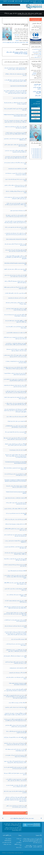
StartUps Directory (8, 840)
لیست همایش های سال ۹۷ (36, 157)
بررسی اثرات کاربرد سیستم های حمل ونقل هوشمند (16, 297)
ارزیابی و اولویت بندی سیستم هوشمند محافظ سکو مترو (16, 332)
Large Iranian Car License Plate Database (17, 85)
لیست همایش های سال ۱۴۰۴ (36, 148)
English (4, 1)
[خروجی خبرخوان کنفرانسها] (39, 3)
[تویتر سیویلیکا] (36, 3)
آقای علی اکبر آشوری (37, 49)
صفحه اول (38, 1)
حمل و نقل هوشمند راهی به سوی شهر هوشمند (17, 667)
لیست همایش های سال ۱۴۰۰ (36, 153)
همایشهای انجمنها (10, 1)
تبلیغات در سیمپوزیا (28, 846)
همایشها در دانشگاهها (18, 1)
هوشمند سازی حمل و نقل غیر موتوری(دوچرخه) (17, 449)
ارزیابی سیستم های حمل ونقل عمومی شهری (17, 210)
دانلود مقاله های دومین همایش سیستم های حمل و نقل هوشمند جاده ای (14, 812)
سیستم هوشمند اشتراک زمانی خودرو (19, 97)
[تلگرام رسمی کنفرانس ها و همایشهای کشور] (41, 3)
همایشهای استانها (25, 1)
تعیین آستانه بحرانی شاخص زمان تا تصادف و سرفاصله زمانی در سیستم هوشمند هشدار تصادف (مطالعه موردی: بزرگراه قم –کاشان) (15, 576)
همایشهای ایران (40, 14)
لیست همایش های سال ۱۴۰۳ (36, 149)
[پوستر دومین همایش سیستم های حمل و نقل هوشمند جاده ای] (35, 132)
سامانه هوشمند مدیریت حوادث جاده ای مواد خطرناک (16, 421)
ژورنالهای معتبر (18, 842)
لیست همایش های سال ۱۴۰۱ (36, 152)
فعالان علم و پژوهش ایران (6, 842)
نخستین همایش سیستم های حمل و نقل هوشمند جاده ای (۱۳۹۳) (16, 52)
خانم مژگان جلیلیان (37, 57)
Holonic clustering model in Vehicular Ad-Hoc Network (15, 239)
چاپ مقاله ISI (19, 838)
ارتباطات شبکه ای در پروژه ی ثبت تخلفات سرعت (17, 702)
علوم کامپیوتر (34, 14)
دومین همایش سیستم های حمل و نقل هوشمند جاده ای (25, 14)
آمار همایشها (28, 845)
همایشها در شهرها (33, 1)
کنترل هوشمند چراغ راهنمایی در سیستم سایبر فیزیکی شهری (15, 497)
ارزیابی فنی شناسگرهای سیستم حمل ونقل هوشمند (16, 168)
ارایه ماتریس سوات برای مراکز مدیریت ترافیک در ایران (16, 416)
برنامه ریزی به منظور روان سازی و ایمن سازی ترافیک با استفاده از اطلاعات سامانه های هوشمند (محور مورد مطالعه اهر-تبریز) (15, 204)
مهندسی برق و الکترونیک (37, 92)
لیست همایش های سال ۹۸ (36, 156)
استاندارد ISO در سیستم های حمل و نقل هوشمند (17, 672)
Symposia (4, 852)
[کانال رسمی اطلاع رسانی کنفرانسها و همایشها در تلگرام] (31, 824)
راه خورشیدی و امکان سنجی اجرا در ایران (18, 639)
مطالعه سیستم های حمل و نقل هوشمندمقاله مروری (16, 570)
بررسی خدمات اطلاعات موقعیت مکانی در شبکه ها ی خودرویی (14, 508)
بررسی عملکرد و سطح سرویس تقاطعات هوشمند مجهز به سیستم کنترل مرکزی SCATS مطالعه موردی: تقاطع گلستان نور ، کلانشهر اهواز (15, 257)
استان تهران (34, 74)
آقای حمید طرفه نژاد (37, 54)
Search (39, 106)
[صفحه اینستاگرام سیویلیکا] (34, 3)
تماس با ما (39, 845)
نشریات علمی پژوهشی (7, 844)
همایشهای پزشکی (8, 838)
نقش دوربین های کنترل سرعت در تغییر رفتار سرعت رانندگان (15, 519)
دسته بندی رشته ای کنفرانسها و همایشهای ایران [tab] (22, 818)
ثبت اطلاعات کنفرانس (37, 846)
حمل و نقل (38, 95)
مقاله (20, 840)
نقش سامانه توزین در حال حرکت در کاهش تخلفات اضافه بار (15, 293)
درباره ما (34, 845)
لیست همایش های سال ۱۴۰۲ (36, 151)
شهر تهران (34, 72)
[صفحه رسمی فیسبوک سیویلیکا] (37, 3)
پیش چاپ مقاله (18, 847)
